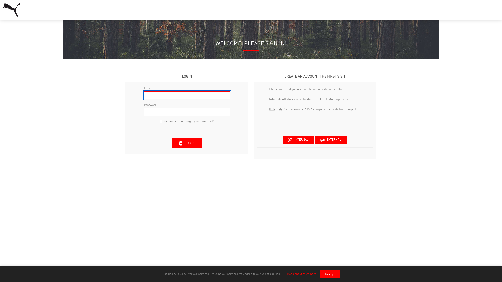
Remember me (173, 121)
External (334, 139)
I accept (330, 274)
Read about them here (301, 274)
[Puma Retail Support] (11, 10)
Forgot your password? (199, 121)
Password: (150, 105)
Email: (148, 88)
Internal (301, 139)
